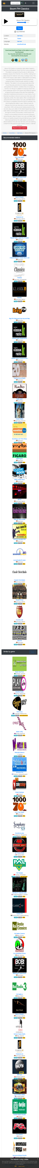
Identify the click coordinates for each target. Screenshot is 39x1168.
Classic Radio (19, 419)
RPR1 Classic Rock (19, 479)
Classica (19, 277)
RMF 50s (19, 1074)
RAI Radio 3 (19, 994)
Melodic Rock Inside (19, 519)
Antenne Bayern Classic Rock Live (19, 258)
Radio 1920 (19, 399)
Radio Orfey (19, 731)
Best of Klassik (19, 197)
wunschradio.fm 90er (19, 560)
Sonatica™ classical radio (19, 892)
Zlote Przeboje (19, 792)
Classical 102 (19, 217)
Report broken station (19, 128)
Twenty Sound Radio (19, 378)
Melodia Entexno (19, 752)
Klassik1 (19, 297)
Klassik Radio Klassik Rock (19, 338)
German (19, 41)
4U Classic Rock (19, 853)
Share (20, 28)
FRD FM (19, 640)
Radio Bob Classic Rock (19, 177)
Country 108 (19, 620)
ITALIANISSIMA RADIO (19, 953)
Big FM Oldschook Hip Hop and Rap (19, 318)
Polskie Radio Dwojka (19, 1114)
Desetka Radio (19, 692)
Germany (20, 35)
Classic (19, 38)
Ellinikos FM (19, 772)
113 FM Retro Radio (19, 1094)
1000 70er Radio (19, 157)
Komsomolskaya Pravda (19, 1155)
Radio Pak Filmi (19, 672)
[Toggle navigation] (33, 3)
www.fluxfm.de (21, 44)
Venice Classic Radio (19, 1034)
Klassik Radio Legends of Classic (19, 238)
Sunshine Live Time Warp (19, 439)
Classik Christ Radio (19, 580)
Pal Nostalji (19, 873)
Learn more (21, 1166)
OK (15, 1166)
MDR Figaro (19, 458)
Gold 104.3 (19, 711)
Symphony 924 (19, 833)
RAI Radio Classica (19, 933)
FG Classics (19, 1134)
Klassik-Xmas (19, 600)
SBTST (19, 499)
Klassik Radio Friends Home (19, 358)
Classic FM (19, 913)
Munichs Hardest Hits (19, 539)
